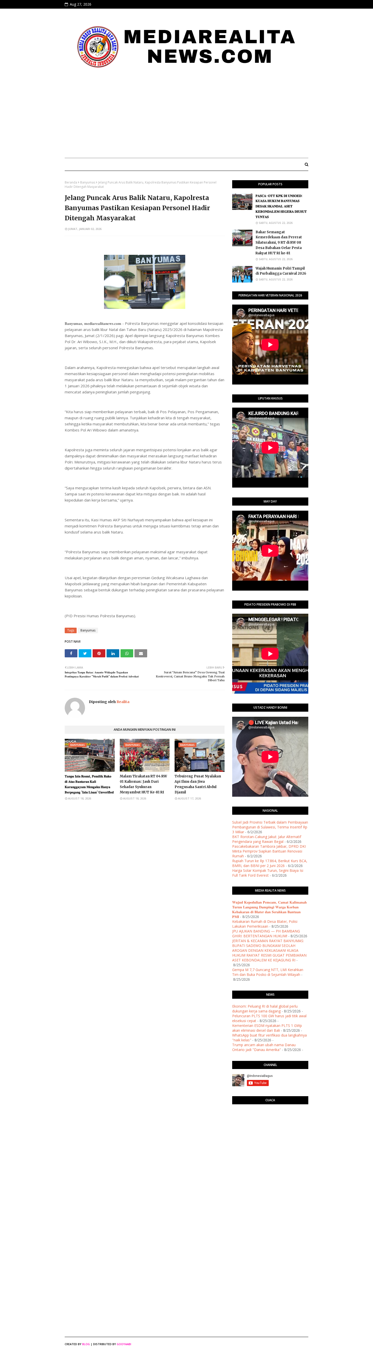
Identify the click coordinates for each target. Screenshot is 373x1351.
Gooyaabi (124, 1344)
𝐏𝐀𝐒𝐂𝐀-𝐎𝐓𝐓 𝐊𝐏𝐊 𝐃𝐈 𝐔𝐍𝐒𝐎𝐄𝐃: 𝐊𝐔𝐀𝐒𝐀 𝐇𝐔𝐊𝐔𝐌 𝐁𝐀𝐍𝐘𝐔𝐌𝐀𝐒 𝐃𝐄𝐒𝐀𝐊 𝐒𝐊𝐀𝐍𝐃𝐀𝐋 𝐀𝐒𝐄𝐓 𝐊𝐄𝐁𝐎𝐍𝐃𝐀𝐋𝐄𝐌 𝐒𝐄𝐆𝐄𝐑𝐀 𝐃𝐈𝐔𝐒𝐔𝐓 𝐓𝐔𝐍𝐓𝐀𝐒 (281, 206)
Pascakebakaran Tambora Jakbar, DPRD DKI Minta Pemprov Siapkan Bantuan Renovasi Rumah (269, 851)
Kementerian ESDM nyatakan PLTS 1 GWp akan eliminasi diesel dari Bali (267, 1028)
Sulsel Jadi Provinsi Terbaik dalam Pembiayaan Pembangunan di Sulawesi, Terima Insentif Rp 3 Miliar (270, 827)
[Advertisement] (186, 116)
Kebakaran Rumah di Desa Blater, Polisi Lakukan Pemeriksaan (264, 924)
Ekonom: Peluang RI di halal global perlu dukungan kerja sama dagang (265, 1008)
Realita (122, 701)
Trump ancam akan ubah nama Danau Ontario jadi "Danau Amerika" (264, 1047)
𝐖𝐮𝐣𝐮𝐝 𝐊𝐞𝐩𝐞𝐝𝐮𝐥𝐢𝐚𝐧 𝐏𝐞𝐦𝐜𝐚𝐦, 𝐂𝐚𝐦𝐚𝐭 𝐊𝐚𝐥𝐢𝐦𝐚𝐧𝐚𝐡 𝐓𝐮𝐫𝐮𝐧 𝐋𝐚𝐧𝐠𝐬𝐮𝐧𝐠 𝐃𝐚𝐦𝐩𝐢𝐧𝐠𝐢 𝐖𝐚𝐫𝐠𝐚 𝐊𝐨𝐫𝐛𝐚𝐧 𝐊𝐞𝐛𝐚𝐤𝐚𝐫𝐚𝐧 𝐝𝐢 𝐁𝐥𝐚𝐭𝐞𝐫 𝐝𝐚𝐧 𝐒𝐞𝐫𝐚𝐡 (269, 909)
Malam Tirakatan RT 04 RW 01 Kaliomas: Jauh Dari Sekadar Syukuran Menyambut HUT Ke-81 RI (143, 784)
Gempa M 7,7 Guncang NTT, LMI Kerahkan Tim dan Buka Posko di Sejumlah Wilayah (267, 972)
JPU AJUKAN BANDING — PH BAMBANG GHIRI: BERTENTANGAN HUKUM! (266, 933)
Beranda (71, 182)
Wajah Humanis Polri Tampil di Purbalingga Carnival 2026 (281, 271)
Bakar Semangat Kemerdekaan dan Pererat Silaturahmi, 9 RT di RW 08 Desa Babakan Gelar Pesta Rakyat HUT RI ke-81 (279, 242)
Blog (86, 1344)
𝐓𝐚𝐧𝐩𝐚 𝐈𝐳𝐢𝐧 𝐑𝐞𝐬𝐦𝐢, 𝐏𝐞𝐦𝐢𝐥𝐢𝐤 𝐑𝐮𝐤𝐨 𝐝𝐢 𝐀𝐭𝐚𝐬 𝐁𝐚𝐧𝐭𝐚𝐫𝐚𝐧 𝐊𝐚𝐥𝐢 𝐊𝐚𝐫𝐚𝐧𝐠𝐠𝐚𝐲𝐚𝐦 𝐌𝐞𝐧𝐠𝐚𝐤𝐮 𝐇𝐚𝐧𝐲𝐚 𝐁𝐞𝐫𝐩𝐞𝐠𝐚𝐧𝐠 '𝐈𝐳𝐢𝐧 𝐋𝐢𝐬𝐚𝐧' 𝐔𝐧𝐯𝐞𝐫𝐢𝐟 (89, 784)
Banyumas (87, 182)
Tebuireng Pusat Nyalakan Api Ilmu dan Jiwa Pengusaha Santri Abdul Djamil (198, 784)
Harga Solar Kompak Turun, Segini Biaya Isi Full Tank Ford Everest (267, 873)
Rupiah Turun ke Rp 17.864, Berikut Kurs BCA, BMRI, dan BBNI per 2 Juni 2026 (269, 863)
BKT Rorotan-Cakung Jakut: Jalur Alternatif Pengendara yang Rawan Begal (266, 839)
